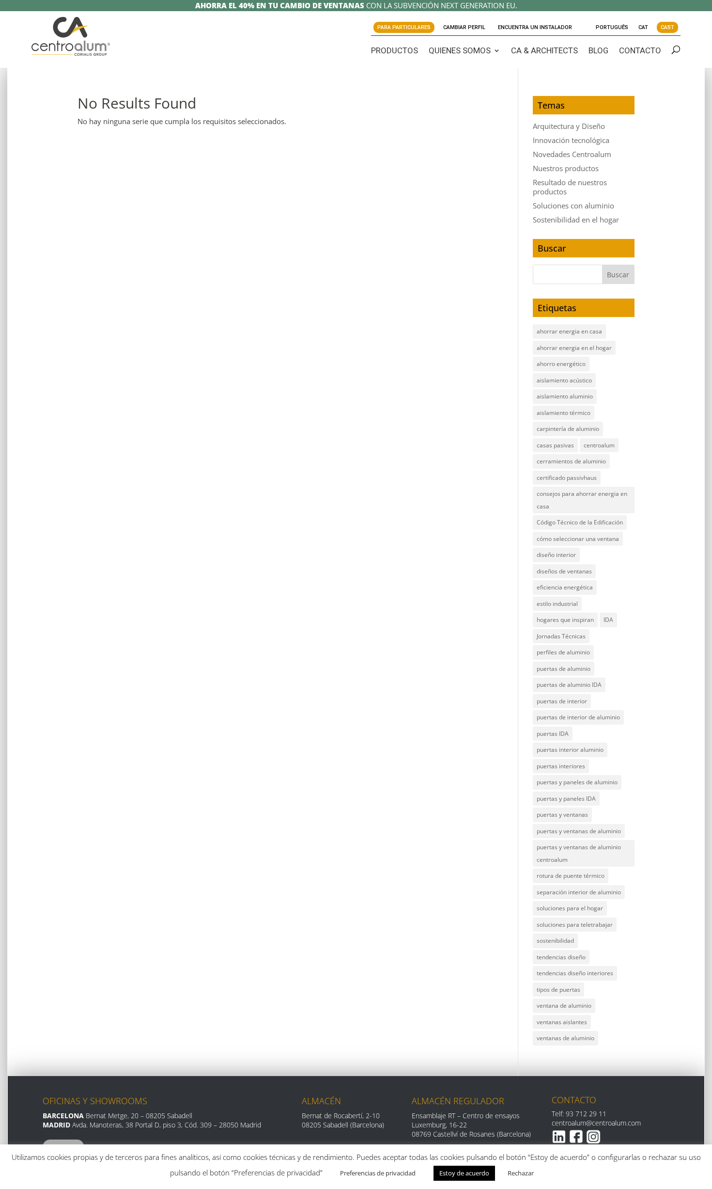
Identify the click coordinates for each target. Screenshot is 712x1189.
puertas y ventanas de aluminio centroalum (579, 853)
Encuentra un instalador (535, 27)
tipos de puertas (558, 989)
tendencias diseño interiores (575, 973)
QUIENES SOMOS (460, 50)
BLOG (598, 50)
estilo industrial (557, 604)
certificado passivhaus (567, 478)
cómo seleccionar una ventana (578, 539)
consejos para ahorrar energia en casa (582, 500)
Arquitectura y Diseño (569, 126)
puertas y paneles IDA (566, 798)
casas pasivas (555, 445)
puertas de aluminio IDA (569, 685)
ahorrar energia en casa (569, 331)
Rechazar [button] (521, 1173)
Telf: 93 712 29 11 (579, 1113)
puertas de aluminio (563, 669)
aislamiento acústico (564, 380)
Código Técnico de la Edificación (580, 522)
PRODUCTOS (394, 50)
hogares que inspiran (565, 620)
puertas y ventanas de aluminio (579, 831)
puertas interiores (561, 766)
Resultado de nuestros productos (570, 186)
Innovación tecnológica (571, 140)
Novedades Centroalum (572, 154)
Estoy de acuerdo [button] (464, 1173)
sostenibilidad (555, 940)
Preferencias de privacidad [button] (378, 1173)
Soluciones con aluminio (573, 205)
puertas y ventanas (562, 814)
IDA (608, 620)
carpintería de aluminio (568, 429)
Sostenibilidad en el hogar (576, 219)
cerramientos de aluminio (571, 461)
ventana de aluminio (564, 1005)
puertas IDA (553, 733)
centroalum (599, 445)
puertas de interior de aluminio (578, 717)
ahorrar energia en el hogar (574, 348)
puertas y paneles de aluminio (577, 782)
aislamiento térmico (563, 413)
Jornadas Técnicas (561, 636)
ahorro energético (561, 364)
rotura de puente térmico (570, 876)
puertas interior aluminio (570, 749)
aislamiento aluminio (565, 396)
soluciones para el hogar (570, 908)
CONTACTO (640, 50)
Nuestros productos (566, 168)
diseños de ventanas (564, 571)
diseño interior (556, 555)
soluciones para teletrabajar (575, 924)
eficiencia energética (565, 587)
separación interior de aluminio (579, 892)
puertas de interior (562, 701)
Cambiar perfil (464, 27)
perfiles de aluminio (563, 652)
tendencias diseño (561, 957)
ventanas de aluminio (565, 1038)
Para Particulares (404, 27)
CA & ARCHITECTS (544, 50)
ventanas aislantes (562, 1022)
